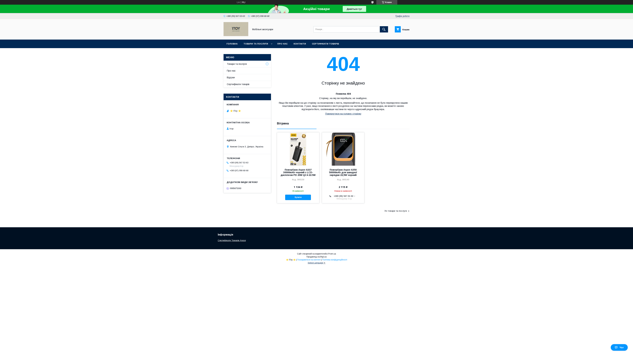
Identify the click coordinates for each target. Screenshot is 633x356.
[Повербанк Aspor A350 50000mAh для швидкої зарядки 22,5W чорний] (343, 149)
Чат (622, 347)
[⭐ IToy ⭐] (236, 35)
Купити (298, 197)
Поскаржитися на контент (309, 260)
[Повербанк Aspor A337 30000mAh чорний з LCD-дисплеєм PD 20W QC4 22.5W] (298, 149)
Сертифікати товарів (325, 44)
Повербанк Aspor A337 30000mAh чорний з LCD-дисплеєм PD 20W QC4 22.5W (298, 172)
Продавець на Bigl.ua (316, 257)
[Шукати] (384, 29)
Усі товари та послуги (395, 211)
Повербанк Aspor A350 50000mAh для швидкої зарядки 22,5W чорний (343, 172)
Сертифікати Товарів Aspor (232, 240)
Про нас (282, 44)
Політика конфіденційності (334, 260)
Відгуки (231, 77)
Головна (232, 44)
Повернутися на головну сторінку (343, 113)
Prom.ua (332, 254)
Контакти (300, 44)
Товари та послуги (255, 44)
